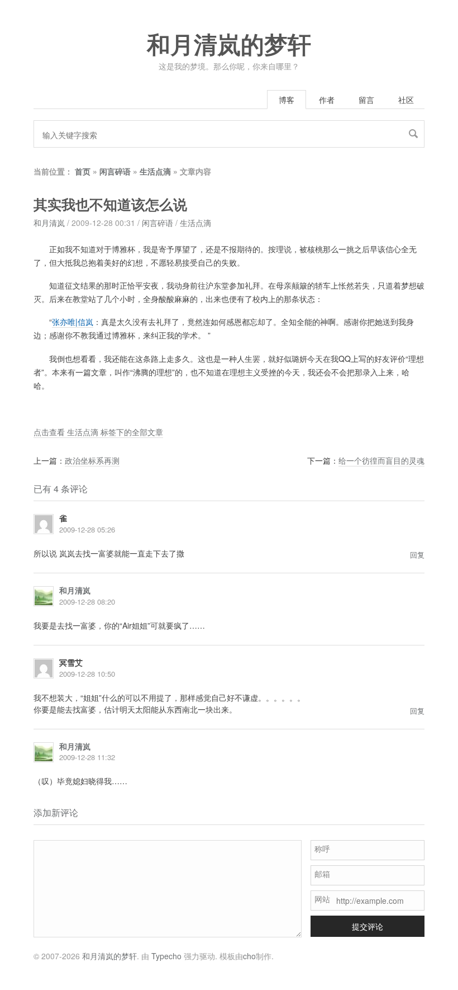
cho (249, 955)
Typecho (166, 955)
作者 (327, 99)
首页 (82, 171)
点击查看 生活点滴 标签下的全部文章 (98, 431)
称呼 (322, 848)
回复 (417, 554)
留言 (366, 99)
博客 (286, 99)
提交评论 (367, 926)
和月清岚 (49, 222)
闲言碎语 (115, 171)
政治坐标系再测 (92, 460)
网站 (322, 898)
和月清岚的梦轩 (229, 45)
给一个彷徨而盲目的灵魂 (381, 460)
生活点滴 (155, 171)
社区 (406, 99)
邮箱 (322, 873)
